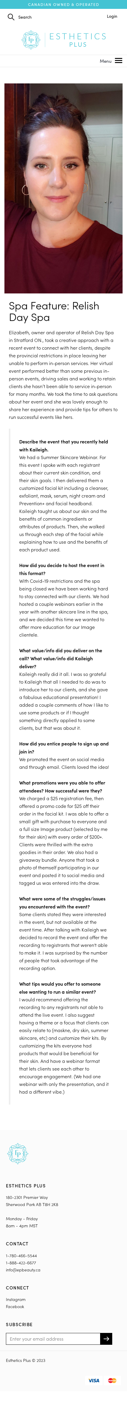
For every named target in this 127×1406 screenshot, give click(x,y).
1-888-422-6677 (21, 1262)
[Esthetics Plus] (63, 39)
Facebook (15, 1306)
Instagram (16, 1299)
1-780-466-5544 (21, 1255)
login (112, 16)
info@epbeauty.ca (23, 1270)
